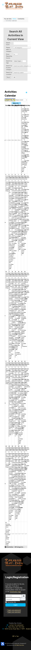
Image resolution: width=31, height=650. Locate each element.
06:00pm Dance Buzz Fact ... (24, 325)
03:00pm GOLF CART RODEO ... (27, 144)
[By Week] (10, 100)
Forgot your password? (14, 610)
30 (25, 446)
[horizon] (15, 562)
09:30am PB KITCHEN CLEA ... (24, 216)
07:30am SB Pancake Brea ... (24, 117)
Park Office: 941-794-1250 (16, 627)
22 (21, 361)
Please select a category (8, 49)
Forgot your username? (14, 612)
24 (6, 446)
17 (6, 361)
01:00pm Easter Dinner (8, 531)
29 (21, 446)
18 (9, 361)
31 (6, 522)
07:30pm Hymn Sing (8, 189)
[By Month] (6, 100)
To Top (16, 636)
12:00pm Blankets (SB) (11, 224)
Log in (15, 605)
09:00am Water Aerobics (24, 143)
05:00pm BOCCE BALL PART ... (18, 412)
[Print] (26, 92)
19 (12, 361)
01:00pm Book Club (14, 321)
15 (21, 271)
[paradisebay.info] (15, 5)
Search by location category (9, 67)
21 (18, 361)
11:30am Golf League (14, 218)
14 (18, 271)
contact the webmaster (16, 625)
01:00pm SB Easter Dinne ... (8, 537)
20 (15, 361)
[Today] (13, 100)
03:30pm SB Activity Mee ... (11, 327)
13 (15, 271)
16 (24, 271)
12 (12, 271)
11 (9, 271)
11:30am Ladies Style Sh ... (20, 396)
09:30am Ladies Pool (21, 198)
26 (12, 446)
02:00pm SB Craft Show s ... (24, 233)
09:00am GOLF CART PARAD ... (27, 125)
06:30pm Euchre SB (11, 261)
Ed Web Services (19, 645)
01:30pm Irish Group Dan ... (17, 218)
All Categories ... (19, 547)
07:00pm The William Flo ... (15, 253)
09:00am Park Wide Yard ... (27, 185)
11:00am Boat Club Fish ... (11, 214)
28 (18, 446)
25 (9, 446)
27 (15, 446)
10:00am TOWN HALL (27, 370)
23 (24, 361)
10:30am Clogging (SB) (24, 148)
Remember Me (11, 602)
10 (5, 222)
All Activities (9, 547)
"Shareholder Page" (15, 591)
